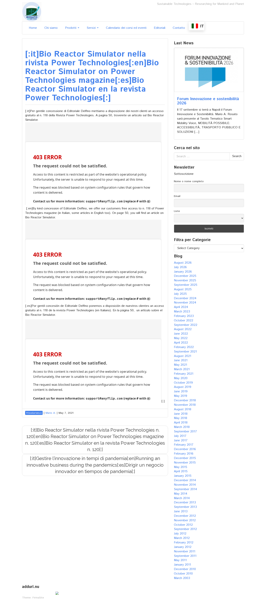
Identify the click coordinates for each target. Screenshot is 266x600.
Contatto (179, 28)
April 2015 (181, 471)
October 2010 (183, 573)
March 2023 (182, 311)
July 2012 (180, 533)
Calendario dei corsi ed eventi (126, 28)
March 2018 (182, 427)
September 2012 (185, 529)
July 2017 (180, 436)
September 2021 (185, 351)
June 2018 (181, 414)
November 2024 (185, 302)
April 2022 (181, 342)
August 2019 (182, 387)
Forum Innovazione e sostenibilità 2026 (208, 101)
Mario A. (51, 413)
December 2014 (185, 480)
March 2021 (182, 369)
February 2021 (183, 374)
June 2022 (181, 333)
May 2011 (180, 560)
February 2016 (183, 453)
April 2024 (181, 307)
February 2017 (183, 445)
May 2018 (180, 418)
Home (33, 28)
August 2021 (182, 356)
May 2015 (180, 467)
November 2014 (185, 485)
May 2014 (180, 494)
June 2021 (181, 360)
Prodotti (71, 28)
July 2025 (180, 294)
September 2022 (185, 325)
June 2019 (181, 391)
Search (236, 156)
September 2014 (185, 489)
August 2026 (183, 263)
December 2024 (185, 298)
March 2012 (182, 538)
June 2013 (181, 511)
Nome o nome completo (189, 181)
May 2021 (180, 365)
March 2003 (182, 578)
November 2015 (185, 462)
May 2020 (181, 378)
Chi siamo (51, 28)
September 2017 (185, 431)
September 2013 (185, 507)
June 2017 (181, 440)
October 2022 (183, 320)
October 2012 (183, 525)
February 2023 (184, 316)
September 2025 (185, 285)
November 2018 (185, 405)
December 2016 (185, 449)
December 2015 (185, 458)
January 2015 (182, 476)
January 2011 (182, 564)
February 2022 (184, 347)
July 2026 (180, 267)
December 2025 (185, 276)
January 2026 (183, 271)
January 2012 (182, 547)
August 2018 (182, 409)
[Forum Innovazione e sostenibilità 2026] (209, 70)
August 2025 (183, 289)
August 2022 (183, 329)
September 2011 (185, 556)
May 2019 (180, 396)
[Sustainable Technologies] (31, 11)
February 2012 (183, 542)
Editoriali (159, 28)
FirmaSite (38, 598)
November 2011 (184, 551)
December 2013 (185, 502)
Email (177, 196)
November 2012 (185, 520)
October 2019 (183, 382)
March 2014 (182, 498)
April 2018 (181, 422)
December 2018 (185, 400)
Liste (177, 211)
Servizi (92, 28)
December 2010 (185, 569)
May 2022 (181, 338)
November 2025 (185, 280)
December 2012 (185, 516)
